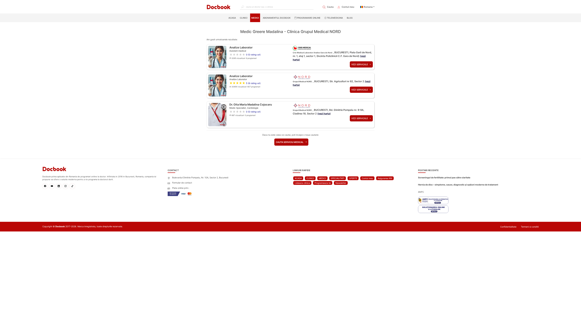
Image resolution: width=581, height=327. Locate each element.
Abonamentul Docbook (276, 18)
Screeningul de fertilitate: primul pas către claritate (444, 177)
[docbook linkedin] (59, 186)
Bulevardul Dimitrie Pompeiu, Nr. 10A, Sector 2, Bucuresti (200, 177)
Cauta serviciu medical (290, 142)
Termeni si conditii (530, 226)
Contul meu (348, 6)
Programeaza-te (323, 183)
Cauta (330, 6)
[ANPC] (433, 200)
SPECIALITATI (337, 178)
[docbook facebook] (45, 186)
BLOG (350, 18)
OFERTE (353, 178)
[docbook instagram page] (66, 186)
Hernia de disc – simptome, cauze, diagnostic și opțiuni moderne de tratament (458, 184)
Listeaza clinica (302, 183)
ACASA (232, 18)
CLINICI (243, 18)
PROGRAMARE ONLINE (308, 18)
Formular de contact (182, 182)
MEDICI (255, 18)
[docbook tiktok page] (73, 186)
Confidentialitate (508, 226)
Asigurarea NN (385, 178)
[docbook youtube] (52, 186)
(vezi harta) (324, 113)
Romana (368, 6)
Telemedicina (335, 18)
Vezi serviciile (359, 64)
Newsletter (340, 183)
